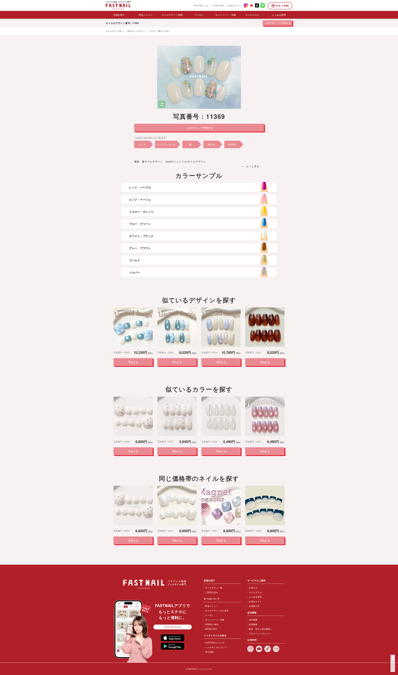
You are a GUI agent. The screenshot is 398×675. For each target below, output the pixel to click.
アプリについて (172, 626)
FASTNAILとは (200, 5)
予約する (133, 362)
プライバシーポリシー (259, 633)
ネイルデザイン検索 (172, 14)
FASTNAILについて (214, 642)
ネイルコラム (252, 14)
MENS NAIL (211, 628)
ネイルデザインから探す (217, 610)
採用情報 (253, 624)
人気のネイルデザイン (135, 31)
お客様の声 (254, 605)
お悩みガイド (234, 5)
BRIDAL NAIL (212, 624)
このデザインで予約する (277, 23)
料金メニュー (146, 14)
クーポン (199, 14)
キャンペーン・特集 (225, 14)
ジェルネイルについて (216, 647)
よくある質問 (279, 14)
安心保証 (209, 651)
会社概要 (253, 619)
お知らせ (253, 587)
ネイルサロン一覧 (213, 587)
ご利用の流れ (218, 5)
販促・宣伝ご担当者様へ (261, 628)
